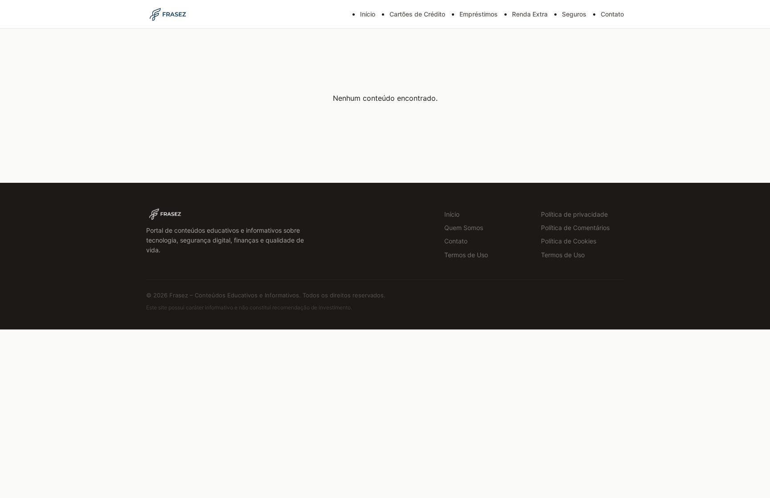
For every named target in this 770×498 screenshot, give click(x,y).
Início (367, 14)
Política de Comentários (575, 227)
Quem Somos (463, 227)
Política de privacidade (574, 214)
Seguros (574, 14)
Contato (612, 14)
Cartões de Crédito (417, 14)
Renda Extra (530, 14)
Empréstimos (478, 14)
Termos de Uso (466, 255)
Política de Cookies (568, 241)
